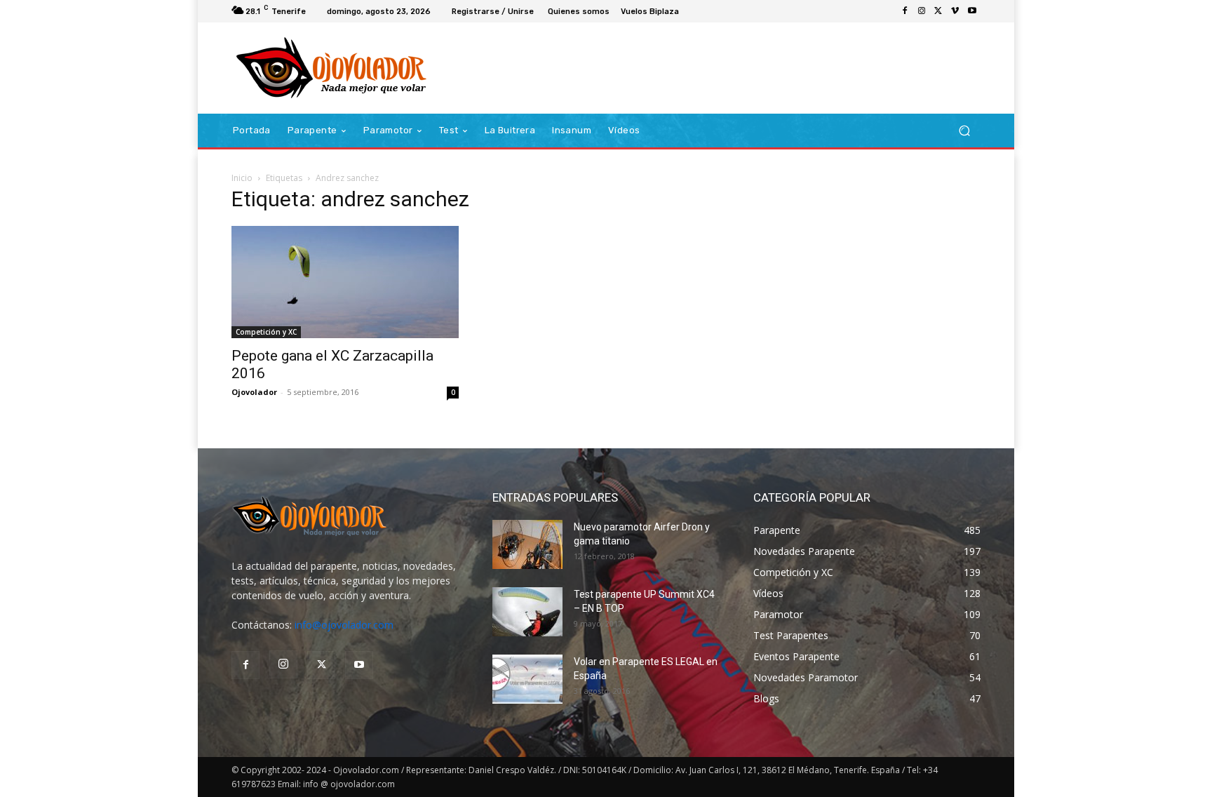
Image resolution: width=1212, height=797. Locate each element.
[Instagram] (921, 11)
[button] (964, 130)
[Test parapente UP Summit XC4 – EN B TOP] (527, 611)
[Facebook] (904, 11)
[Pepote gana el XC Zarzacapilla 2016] (345, 282)
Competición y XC (266, 332)
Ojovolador (254, 392)
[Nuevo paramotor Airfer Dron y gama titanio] (527, 544)
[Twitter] (938, 11)
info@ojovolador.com (344, 624)
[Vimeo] (955, 11)
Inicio (241, 178)
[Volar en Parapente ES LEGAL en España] (527, 679)
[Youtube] (972, 11)
